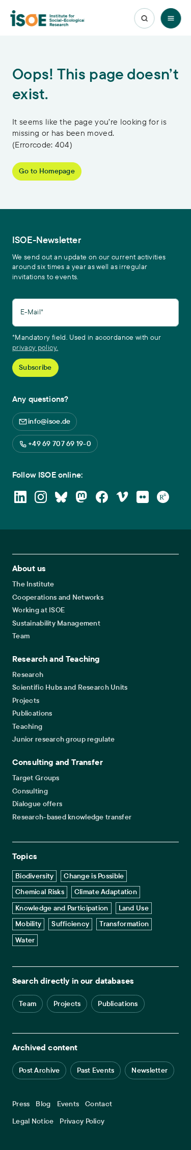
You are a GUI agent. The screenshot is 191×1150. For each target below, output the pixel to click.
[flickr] (142, 497)
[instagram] (41, 497)
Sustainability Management (56, 623)
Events (68, 1104)
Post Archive (39, 1070)
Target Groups (36, 778)
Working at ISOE (38, 610)
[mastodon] (81, 497)
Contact (98, 1104)
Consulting (30, 791)
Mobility (28, 923)
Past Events (95, 1070)
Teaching (27, 726)
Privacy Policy (82, 1121)
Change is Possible (94, 875)
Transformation (124, 923)
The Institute (33, 584)
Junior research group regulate (63, 739)
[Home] (47, 18)
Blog (43, 1104)
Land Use (134, 907)
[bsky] (61, 497)
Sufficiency (70, 923)
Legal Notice (32, 1121)
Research (27, 674)
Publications (32, 713)
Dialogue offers (37, 804)
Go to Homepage (47, 170)
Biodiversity (34, 875)
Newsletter (149, 1070)
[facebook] (102, 497)
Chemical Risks (39, 891)
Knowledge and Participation (61, 907)
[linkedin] (20, 497)
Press (21, 1104)
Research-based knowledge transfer (71, 817)
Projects (25, 700)
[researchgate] (163, 497)
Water (25, 940)
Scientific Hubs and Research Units (70, 687)
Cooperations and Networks (57, 597)
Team (21, 636)
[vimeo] (122, 497)
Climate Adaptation (105, 891)
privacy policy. (35, 347)
